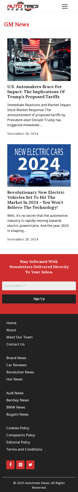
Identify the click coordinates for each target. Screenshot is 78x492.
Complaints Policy (20, 435)
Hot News (14, 379)
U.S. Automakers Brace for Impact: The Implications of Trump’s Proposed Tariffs (36, 91)
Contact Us (15, 344)
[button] (52, 6)
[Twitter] (30, 464)
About (11, 330)
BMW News (15, 407)
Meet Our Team (19, 337)
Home (11, 322)
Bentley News (17, 400)
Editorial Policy (18, 442)
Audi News (15, 393)
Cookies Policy (17, 427)
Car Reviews (16, 364)
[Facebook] (10, 464)
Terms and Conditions (24, 449)
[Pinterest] (20, 464)
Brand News (16, 357)
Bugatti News (17, 414)
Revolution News (20, 372)
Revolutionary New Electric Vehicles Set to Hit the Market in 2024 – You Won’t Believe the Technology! (35, 200)
